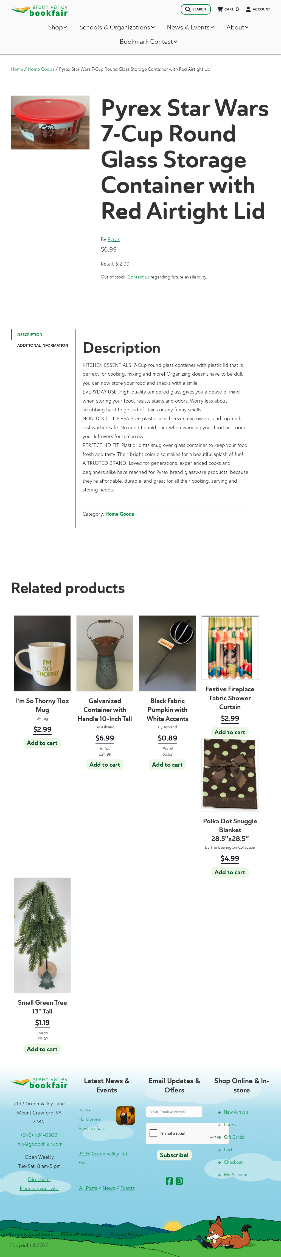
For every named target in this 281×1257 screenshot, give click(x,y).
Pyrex (114, 239)
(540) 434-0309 (39, 1135)
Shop (55, 27)
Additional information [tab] (42, 345)
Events (127, 1188)
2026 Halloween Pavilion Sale (91, 1120)
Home (17, 69)
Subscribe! (174, 1155)
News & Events (188, 27)
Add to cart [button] (42, 743)
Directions (39, 1179)
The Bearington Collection (232, 847)
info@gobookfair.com (39, 1144)
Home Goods (41, 69)
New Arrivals (236, 1112)
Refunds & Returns (81, 1234)
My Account (236, 1174)
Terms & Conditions (31, 1234)
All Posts (88, 1188)
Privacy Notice (126, 1234)
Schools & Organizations (114, 27)
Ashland (107, 727)
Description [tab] (29, 334)
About (235, 27)
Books (230, 1124)
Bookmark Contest (146, 41)
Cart (228, 1149)
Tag (45, 718)
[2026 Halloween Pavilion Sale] (125, 1115)
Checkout (233, 1162)
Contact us (138, 277)
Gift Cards (234, 1137)
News (109, 1188)
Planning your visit (39, 1188)
